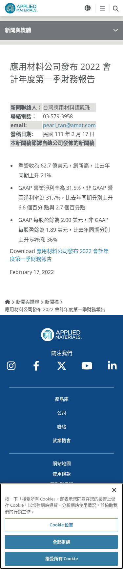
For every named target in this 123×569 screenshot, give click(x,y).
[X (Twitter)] (61, 365)
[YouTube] (87, 365)
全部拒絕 (61, 542)
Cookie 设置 (61, 525)
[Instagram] (11, 365)
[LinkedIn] (112, 365)
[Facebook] (36, 365)
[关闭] (114, 490)
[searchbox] (115, 8)
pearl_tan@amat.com (69, 125)
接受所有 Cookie (61, 558)
